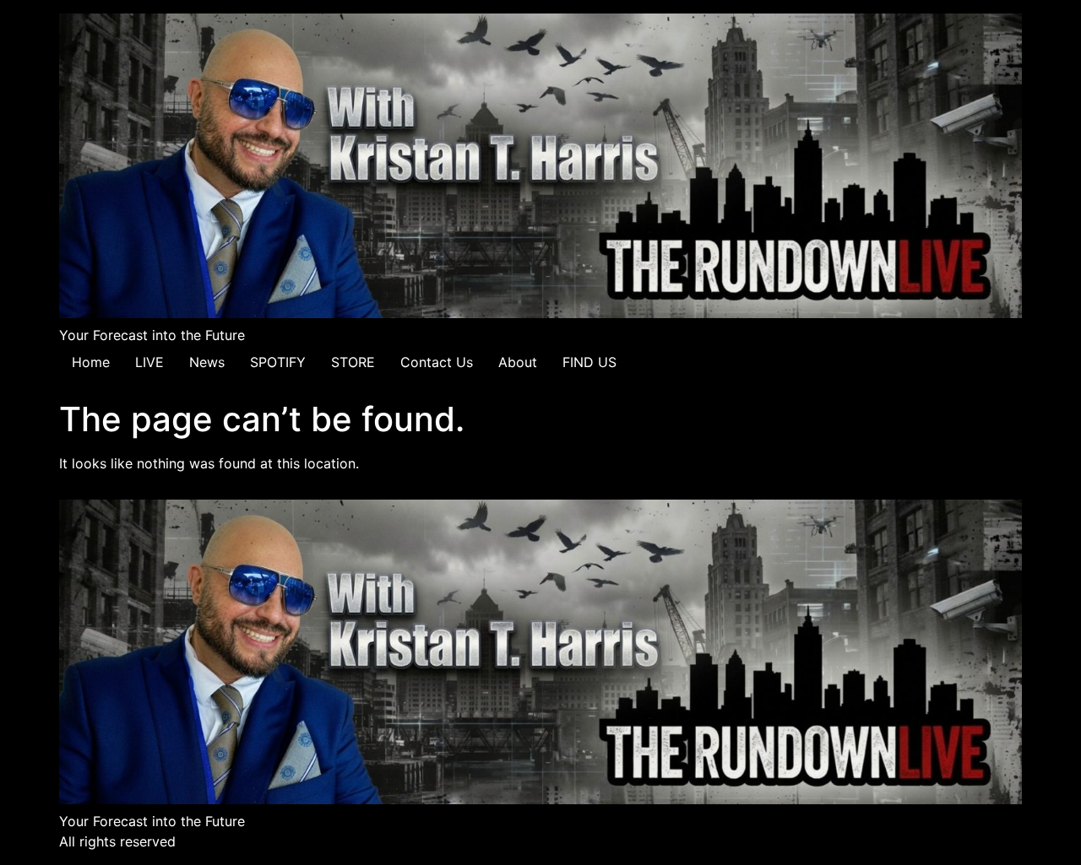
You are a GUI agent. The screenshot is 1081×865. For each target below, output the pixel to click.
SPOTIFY (278, 362)
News (207, 362)
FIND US (589, 362)
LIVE (149, 362)
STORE (353, 362)
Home (91, 362)
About (517, 362)
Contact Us (436, 362)
